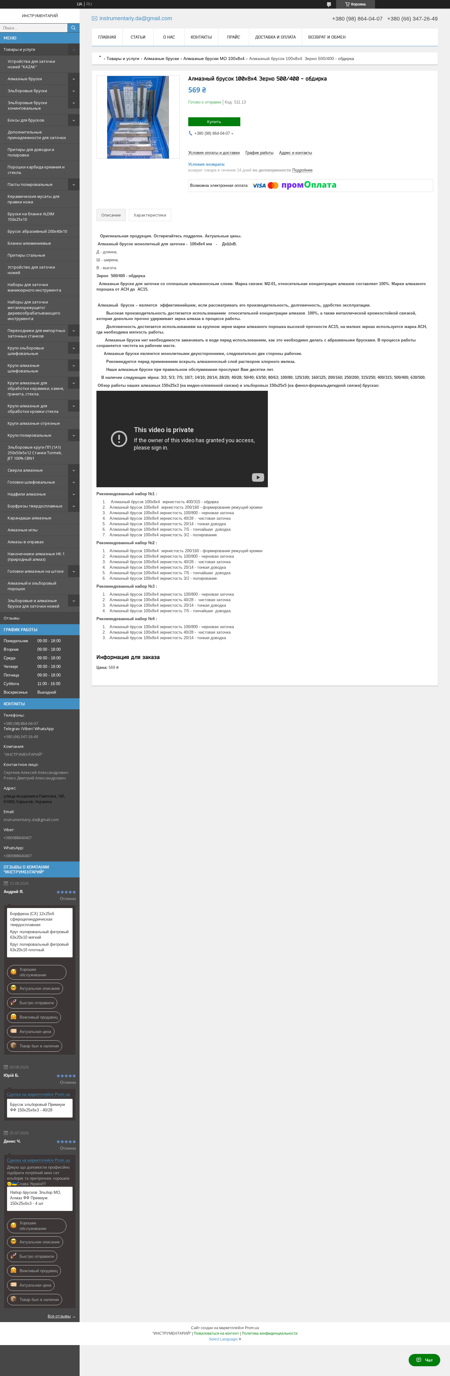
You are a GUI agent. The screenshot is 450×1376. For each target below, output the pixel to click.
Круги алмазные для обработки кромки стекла (33, 408)
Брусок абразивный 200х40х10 (37, 231)
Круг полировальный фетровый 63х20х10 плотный (39, 947)
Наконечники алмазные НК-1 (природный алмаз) (36, 556)
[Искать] (73, 27)
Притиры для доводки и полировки (31, 152)
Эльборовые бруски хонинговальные (27, 105)
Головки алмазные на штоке (36, 571)
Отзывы (12, 618)
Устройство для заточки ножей (31, 269)
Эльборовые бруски (27, 90)
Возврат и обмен (327, 37)
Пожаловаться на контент (216, 1333)
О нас (169, 37)
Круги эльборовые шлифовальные (26, 350)
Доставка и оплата (275, 37)
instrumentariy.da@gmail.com (31, 819)
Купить (214, 121)
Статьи (138, 37)
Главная (107, 37)
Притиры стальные (26, 255)
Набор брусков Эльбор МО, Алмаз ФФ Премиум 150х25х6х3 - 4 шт (35, 1198)
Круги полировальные (29, 435)
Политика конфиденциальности (270, 1333)
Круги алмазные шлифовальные (23, 368)
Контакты (201, 37)
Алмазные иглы (23, 530)
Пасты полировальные (30, 184)
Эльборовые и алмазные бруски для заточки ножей (33, 603)
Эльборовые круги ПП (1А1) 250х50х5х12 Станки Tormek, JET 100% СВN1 (35, 452)
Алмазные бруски (25, 78)
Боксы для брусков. (26, 120)
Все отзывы (59, 1316)
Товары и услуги (19, 49)
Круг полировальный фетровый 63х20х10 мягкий (39, 934)
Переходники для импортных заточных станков (36, 333)
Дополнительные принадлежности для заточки (37, 134)
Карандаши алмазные (29, 518)
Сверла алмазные (25, 470)
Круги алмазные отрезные (34, 423)
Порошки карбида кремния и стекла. (36, 169)
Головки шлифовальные (31, 482)
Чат (429, 1360)
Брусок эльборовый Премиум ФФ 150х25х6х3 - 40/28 (37, 1107)
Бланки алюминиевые (29, 243)
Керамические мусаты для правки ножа (33, 199)
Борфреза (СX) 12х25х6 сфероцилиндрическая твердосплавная (32, 919)
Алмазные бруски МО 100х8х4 (214, 58)
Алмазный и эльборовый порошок (32, 585)
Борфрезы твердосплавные (35, 506)
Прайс (233, 37)
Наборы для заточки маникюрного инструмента (34, 287)
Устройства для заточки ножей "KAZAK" (31, 64)
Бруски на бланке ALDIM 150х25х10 (31, 216)
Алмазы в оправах (26, 542)
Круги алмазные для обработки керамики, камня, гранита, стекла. (36, 388)
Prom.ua (252, 1328)
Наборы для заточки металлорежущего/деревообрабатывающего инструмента (34, 310)
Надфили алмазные (27, 494)
